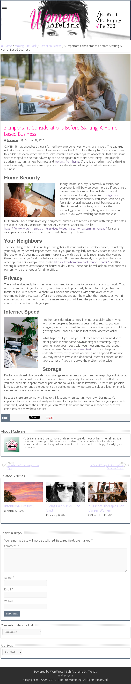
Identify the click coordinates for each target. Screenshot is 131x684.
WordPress (56, 671)
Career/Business (50, 46)
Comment (11, 546)
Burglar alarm (113, 195)
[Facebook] (62, 676)
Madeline (12, 140)
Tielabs (92, 671)
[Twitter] (65, 676)
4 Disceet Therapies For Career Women (106, 508)
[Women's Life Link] (65, 20)
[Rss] (59, 676)
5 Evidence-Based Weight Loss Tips (23, 466)
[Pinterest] (68, 676)
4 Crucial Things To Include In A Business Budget (106, 466)
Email (8, 589)
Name (9, 578)
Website (9, 601)
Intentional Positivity (19, 506)
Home (8, 46)
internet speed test (79, 349)
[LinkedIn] (72, 676)
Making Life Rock (26, 46)
